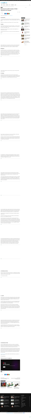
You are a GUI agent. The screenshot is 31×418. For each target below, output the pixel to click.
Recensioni (3, 6)
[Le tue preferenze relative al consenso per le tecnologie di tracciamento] (30, 417)
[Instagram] (27, 0)
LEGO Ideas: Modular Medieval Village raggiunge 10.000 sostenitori (27, 38)
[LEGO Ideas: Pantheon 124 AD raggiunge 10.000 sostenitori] (22, 36)
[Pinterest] (7, 13)
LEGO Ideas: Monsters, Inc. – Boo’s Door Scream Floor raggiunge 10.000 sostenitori (27, 23)
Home (1, 6)
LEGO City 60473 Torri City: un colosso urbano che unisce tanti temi (27, 20)
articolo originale (8, 15)
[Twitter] (28, 0)
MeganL (12, 15)
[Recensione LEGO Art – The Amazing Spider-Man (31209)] (4, 384)
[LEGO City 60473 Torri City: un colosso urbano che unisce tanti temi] (22, 20)
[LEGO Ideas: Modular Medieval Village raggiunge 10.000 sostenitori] (22, 39)
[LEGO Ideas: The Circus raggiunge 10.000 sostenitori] (22, 30)
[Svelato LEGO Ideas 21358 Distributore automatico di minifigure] (22, 32)
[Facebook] (26, 0)
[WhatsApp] (9, 13)
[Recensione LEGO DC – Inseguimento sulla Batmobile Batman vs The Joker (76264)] (17, 384)
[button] (29, 5)
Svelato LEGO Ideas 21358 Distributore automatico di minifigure (26, 32)
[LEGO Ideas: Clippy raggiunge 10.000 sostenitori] (22, 27)
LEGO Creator (3, 371)
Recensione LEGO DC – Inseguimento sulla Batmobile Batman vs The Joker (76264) (16, 388)
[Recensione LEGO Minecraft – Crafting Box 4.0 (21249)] (10, 384)
